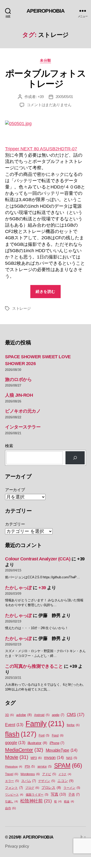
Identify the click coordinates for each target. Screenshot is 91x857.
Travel (11, 774)
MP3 (36, 758)
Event (14, 725)
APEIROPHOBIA (46, 10)
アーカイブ (15, 490)
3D (9, 715)
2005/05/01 (64, 96)
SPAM (68, 765)
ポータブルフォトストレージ (45, 78)
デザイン (46, 780)
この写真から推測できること (34, 666)
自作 (10, 808)
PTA (30, 766)
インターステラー (22, 427)
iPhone (57, 743)
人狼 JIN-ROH (19, 395)
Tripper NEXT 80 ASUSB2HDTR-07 (41, 148)
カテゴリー (15, 524)
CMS (75, 714)
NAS (71, 757)
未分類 (45, 60)
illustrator (37, 743)
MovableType (61, 750)
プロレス (51, 788)
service (44, 766)
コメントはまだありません (49, 105)
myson (54, 757)
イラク (64, 774)
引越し (11, 801)
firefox (73, 725)
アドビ (49, 774)
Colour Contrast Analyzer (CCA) (38, 558)
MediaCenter (24, 750)
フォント (14, 788)
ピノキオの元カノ (22, 411)
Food (57, 735)
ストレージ (21, 308)
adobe (24, 715)
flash (20, 734)
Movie (16, 757)
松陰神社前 (36, 800)
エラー (12, 780)
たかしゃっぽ (18, 587)
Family (45, 723)
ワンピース (14, 794)
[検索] (75, 457)
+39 (41, 96)
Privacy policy (17, 846)
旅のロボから (18, 379)
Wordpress (30, 774)
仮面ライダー (37, 794)
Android (41, 715)
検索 (9, 446)
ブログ (32, 788)
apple (58, 715)
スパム (28, 781)
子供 (74, 794)
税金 (69, 801)
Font (44, 735)
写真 (58, 794)
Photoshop (13, 766)
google (15, 743)
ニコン (65, 781)
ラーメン (71, 787)
